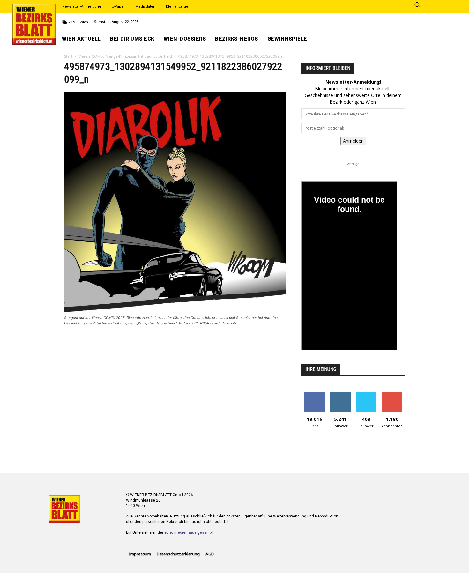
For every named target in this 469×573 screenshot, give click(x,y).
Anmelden (353, 141)
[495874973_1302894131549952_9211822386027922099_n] (175, 312)
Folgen (340, 394)
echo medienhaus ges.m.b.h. (190, 532)
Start (68, 56)
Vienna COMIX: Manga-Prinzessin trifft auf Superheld (125, 56)
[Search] (417, 5)
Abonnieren (392, 394)
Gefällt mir (314, 394)
